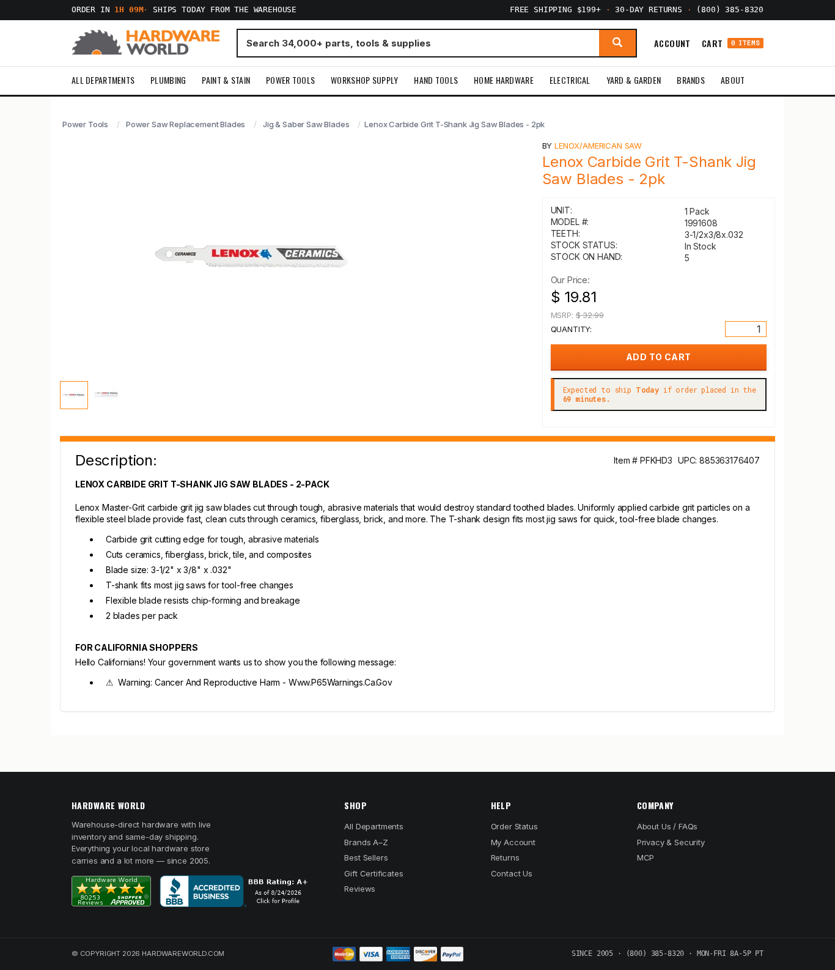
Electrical (570, 79)
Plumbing (168, 79)
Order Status (514, 826)
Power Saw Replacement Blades (185, 124)
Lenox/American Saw (598, 145)
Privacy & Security (671, 842)
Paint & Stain (226, 79)
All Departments (103, 79)
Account (672, 43)
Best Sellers (366, 857)
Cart (731, 43)
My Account (513, 842)
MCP (646, 857)
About (733, 79)
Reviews (359, 889)
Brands (691, 79)
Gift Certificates (373, 873)
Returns (505, 857)
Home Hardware (504, 79)
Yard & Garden (633, 79)
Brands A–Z (366, 842)
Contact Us (511, 873)
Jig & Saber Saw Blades (306, 124)
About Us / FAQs (667, 826)
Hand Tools (436, 79)
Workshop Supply (364, 79)
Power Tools (290, 79)
